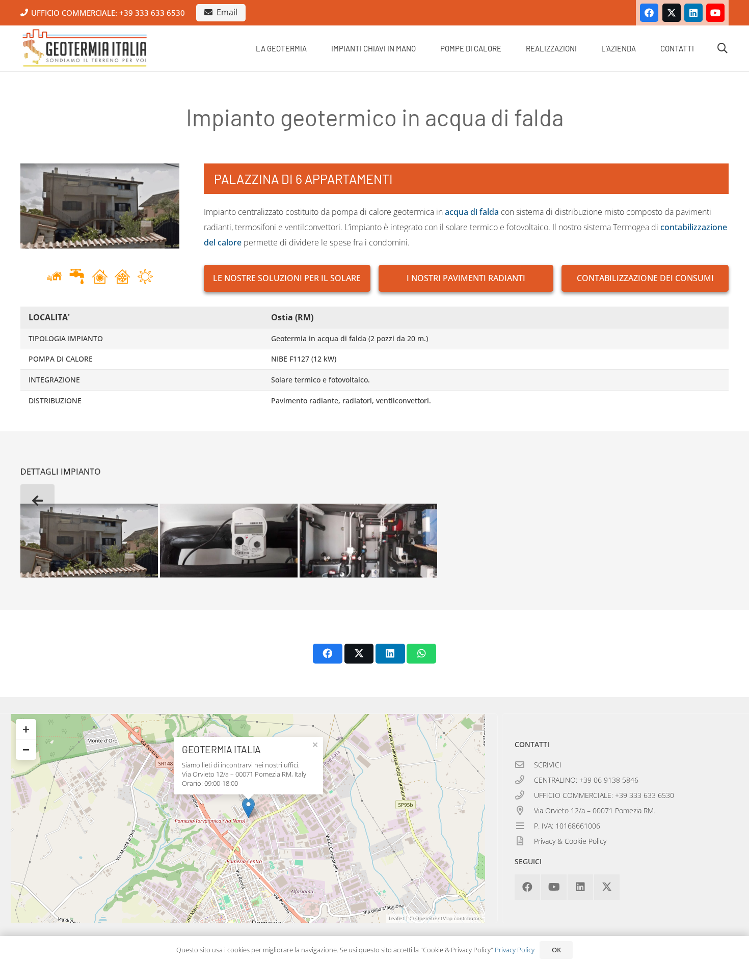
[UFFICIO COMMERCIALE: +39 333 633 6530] (524, 795)
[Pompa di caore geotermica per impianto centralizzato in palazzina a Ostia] (368, 540)
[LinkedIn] (693, 13)
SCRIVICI (547, 764)
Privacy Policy (514, 949)
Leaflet (396, 918)
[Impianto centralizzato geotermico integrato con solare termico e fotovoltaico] (229, 540)
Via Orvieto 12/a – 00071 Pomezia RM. (594, 810)
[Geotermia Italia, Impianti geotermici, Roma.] (84, 48)
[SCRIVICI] (524, 764)
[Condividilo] (327, 653)
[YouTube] (715, 13)
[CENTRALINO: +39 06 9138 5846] (524, 780)
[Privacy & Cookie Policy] (524, 841)
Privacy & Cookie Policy (570, 841)
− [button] (26, 749)
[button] (314, 48)
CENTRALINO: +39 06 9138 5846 (586, 780)
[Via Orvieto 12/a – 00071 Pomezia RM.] (524, 810)
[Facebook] (649, 13)
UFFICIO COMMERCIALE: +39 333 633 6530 (604, 795)
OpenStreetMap (433, 918)
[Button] (37, 500)
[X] (671, 13)
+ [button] (26, 729)
